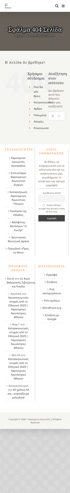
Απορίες (39, 121)
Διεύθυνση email (52, 192)
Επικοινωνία (41, 128)
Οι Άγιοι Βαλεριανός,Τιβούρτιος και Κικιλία (21, 282)
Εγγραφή (51, 274)
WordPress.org (51, 308)
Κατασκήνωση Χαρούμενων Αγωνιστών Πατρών (18, 197)
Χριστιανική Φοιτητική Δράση (18, 239)
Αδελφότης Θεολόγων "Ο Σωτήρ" (18, 226)
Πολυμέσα (40, 115)
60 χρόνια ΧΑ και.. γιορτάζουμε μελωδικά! (18, 393)
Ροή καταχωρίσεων (52, 291)
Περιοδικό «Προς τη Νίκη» (18, 250)
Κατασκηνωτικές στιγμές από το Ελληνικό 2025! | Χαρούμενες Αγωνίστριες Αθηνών (18, 307)
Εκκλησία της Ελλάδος (18, 213)
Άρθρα (38, 108)
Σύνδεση (52, 282)
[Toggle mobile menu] (63, 6)
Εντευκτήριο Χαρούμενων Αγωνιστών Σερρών (18, 178)
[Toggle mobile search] (56, 6)
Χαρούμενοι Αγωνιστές (39, 419)
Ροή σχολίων (52, 300)
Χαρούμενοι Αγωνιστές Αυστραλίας (18, 161)
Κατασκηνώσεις (43, 102)
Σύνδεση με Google (52, 317)
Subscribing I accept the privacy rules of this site (52, 208)
